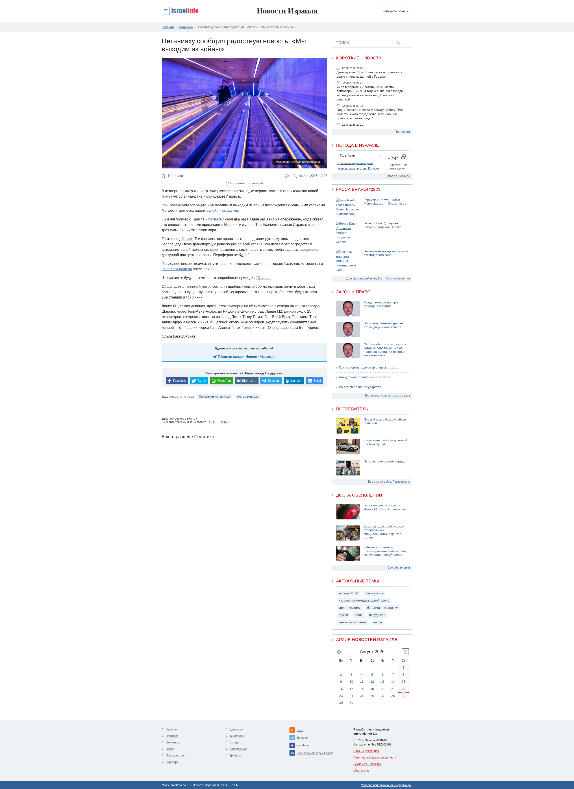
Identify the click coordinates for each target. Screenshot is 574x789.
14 (393, 681)
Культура (172, 762)
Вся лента (403, 131)
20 (383, 689)
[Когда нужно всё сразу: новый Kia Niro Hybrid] (348, 446)
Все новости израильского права (387, 395)
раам (358, 615)
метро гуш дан (248, 396)
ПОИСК (342, 42)
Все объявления (399, 567)
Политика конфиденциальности (374, 757)
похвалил (216, 219)
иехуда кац (377, 615)
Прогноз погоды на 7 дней (355, 163)
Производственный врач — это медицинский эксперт (383, 325)
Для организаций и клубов (364, 278)
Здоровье (236, 729)
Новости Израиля (287, 10)
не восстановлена (177, 269)
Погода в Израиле (397, 176)
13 (383, 681)
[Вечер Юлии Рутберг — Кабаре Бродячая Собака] (348, 233)
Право (170, 749)
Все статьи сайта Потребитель (389, 481)
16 (341, 689)
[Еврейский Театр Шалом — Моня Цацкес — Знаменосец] (348, 207)
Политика (175, 176)
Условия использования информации (386, 785)
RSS (300, 730)
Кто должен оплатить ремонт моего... (366, 377)
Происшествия (175, 755)
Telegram (303, 737)
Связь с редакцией (366, 751)
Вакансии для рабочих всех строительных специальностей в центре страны (384, 532)
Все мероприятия (398, 278)
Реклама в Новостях (367, 764)
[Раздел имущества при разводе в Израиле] (348, 308)
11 (361, 681)
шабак (378, 622)
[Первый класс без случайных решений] (348, 426)
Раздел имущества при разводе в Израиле (381, 304)
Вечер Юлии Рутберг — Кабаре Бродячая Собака (382, 225)
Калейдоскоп (238, 749)
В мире (234, 742)
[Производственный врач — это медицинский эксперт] (348, 329)
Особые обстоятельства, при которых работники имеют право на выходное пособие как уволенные (385, 350)
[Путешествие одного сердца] (348, 467)
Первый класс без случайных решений (385, 421)
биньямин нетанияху (215, 396)
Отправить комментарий (246, 183)
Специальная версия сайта (315, 753)
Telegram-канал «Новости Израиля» (246, 356)
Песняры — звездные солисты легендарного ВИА (386, 253)
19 (372, 689)
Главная (171, 729)
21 (393, 689)
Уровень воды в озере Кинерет (358, 168)
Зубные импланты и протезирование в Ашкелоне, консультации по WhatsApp (385, 551)
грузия (343, 615)
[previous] (339, 651)
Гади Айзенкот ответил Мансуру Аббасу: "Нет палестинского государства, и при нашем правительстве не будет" (370, 114)
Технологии (237, 736)
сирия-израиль (349, 607)
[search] (399, 42)
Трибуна (235, 755)
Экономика (173, 742)
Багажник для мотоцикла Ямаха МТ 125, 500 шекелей (385, 507)
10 (351, 681)
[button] (180, 10)
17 (351, 689)
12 (372, 681)
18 (362, 689)
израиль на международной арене (364, 600)
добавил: (185, 239)
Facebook (303, 745)
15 (403, 681)
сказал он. (231, 210)
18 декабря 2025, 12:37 (309, 176)
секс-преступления (353, 622)
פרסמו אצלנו (361, 770)
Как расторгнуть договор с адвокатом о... (369, 367)
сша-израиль (374, 593)
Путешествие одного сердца (384, 461)
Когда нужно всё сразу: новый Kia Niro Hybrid (385, 442)
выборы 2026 (348, 593)
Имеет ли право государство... (361, 387)
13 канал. (263, 278)
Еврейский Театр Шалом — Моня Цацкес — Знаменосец (385, 201)
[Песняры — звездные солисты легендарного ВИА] (348, 261)
